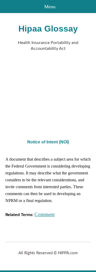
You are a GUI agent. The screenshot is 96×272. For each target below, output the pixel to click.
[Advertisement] (48, 94)
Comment (44, 214)
